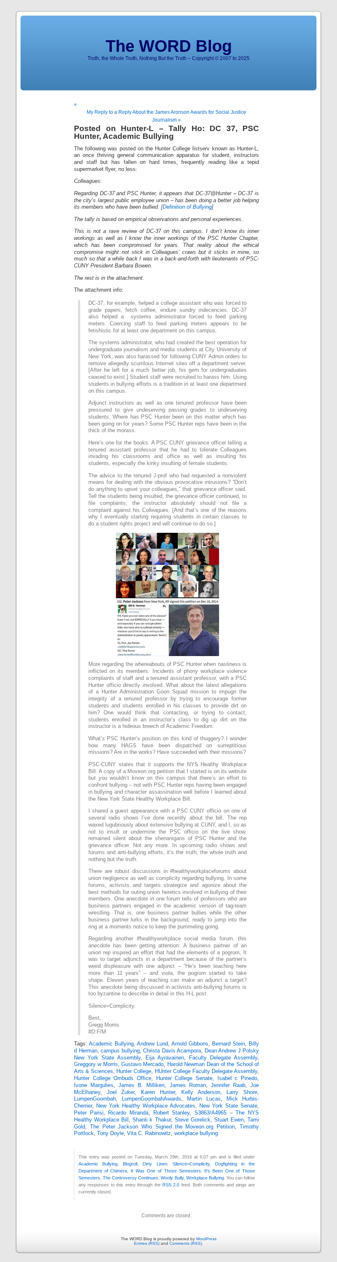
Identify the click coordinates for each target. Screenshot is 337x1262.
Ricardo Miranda (128, 1113)
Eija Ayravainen (164, 1058)
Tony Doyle (110, 1133)
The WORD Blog (169, 46)
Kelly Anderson (200, 1092)
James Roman (188, 1085)
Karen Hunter (158, 1092)
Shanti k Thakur (151, 1120)
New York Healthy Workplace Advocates (145, 1106)
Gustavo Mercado (142, 1064)
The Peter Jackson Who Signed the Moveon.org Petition (162, 1127)
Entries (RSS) (146, 1243)
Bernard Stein (228, 1044)
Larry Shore (241, 1092)
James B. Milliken (141, 1085)
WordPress (206, 1239)
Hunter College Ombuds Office (112, 1078)
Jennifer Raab (228, 1085)
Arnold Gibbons (189, 1044)
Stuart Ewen (229, 1120)
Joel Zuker (121, 1092)
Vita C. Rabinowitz (149, 1133)
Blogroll (130, 1163)
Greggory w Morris (96, 1064)
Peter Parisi (89, 1113)
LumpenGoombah (95, 1099)
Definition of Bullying (187, 207)
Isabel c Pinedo (237, 1078)
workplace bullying (196, 1133)
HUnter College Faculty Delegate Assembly (206, 1071)
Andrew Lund (152, 1044)
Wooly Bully (172, 1177)
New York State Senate (228, 1106)
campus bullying (120, 1051)
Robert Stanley (171, 1113)
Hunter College (133, 1071)
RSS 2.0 (170, 1184)
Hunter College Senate (184, 1078)
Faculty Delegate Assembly (223, 1058)
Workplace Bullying (205, 1177)
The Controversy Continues (130, 1177)
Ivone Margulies (93, 1085)
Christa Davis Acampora (172, 1051)
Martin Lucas (203, 1099)
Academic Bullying (111, 1044)
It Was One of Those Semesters (166, 1170)
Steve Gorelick (192, 1120)
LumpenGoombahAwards (151, 1099)
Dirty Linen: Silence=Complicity (176, 1163)
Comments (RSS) (185, 1243)
